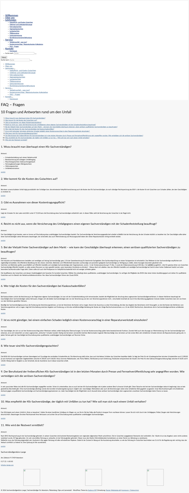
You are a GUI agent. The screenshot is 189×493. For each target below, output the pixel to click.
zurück (3, 172)
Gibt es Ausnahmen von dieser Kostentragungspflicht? (23, 122)
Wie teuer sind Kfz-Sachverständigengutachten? (21, 133)
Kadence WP (92, 490)
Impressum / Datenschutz (130, 490)
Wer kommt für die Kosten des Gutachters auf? (21, 120)
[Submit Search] (31, 60)
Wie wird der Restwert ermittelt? (16, 140)
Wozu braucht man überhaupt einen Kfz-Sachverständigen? (25, 118)
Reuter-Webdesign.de (113, 490)
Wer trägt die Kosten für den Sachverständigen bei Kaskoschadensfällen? (29, 129)
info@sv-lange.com (7, 465)
